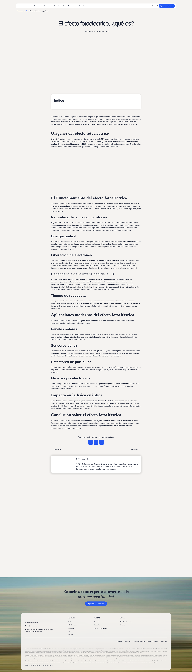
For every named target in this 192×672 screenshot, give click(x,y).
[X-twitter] (159, 618)
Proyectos (47, 6)
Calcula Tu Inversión (69, 6)
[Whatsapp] (153, 618)
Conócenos (37, 6)
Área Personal (153, 6)
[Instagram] (163, 618)
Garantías (57, 6)
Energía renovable (23, 11)
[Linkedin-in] (156, 618)
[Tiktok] (166, 618)
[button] (90, 442)
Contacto (82, 6)
